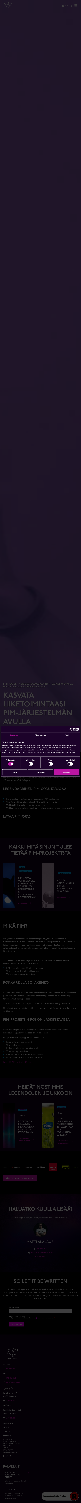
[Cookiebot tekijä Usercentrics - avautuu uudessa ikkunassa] (70, 729)
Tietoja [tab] (67, 735)
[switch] (30, 764)
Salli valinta (40, 772)
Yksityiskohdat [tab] (40, 735)
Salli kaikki (66, 772)
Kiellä (15, 772)
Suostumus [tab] (14, 735)
